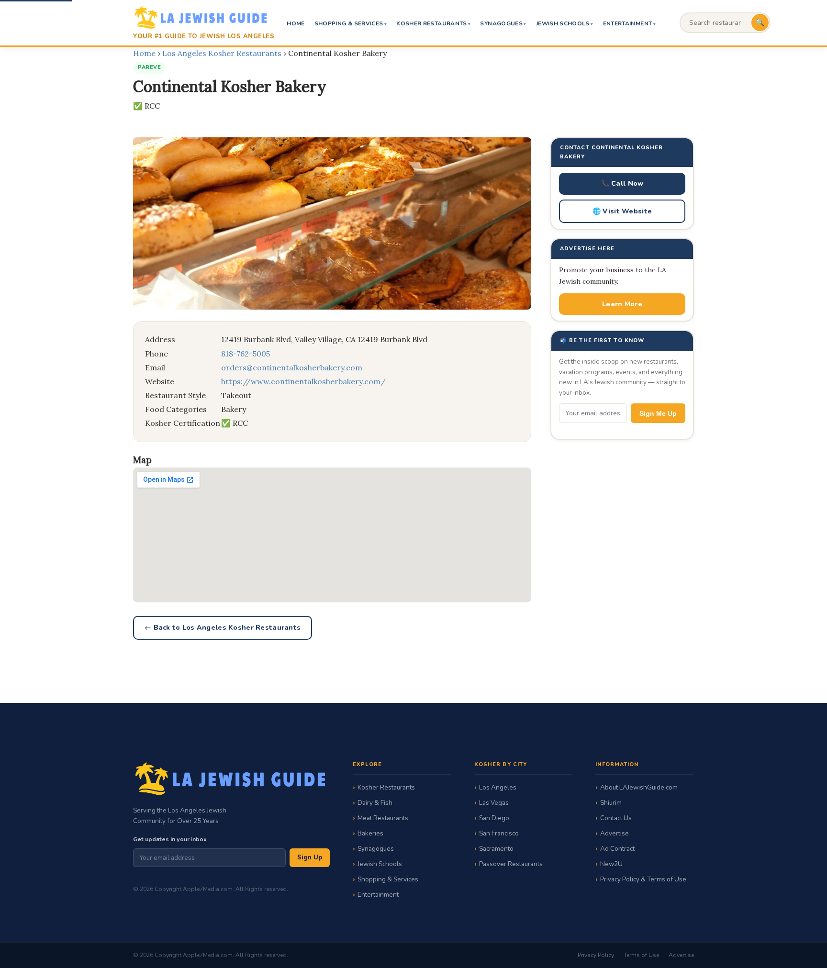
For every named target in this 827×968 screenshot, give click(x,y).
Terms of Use (641, 955)
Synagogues (501, 23)
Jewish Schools (563, 23)
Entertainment (627, 23)
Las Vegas (494, 802)
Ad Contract (617, 848)
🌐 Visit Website (622, 211)
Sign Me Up (658, 413)
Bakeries (370, 833)
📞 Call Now (622, 183)
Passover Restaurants (511, 863)
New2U (611, 863)
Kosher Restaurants (431, 23)
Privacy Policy (596, 955)
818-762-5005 (245, 353)
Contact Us (616, 818)
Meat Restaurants (383, 818)
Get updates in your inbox (170, 839)
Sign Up (309, 857)
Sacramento (496, 848)
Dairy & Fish (375, 802)
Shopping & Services (348, 23)
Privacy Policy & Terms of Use (643, 879)
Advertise (614, 833)
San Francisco (499, 833)
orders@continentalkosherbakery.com (291, 367)
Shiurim (611, 802)
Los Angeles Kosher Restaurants (221, 53)
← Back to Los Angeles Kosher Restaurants (223, 627)
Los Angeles (497, 787)
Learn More (622, 304)
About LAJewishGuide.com (639, 787)
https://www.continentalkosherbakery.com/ (303, 381)
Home (295, 23)
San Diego (494, 818)
